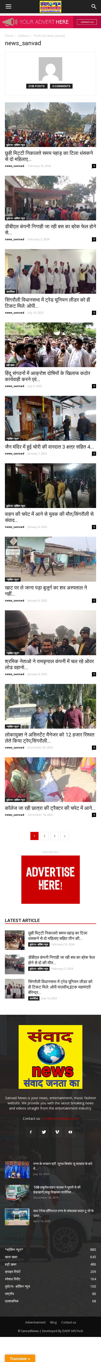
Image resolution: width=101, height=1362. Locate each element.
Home (9, 36)
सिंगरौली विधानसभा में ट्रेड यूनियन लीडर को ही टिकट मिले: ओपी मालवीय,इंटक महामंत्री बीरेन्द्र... (60, 987)
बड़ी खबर (10, 365)
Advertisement (35, 1322)
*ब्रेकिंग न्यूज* (12, 438)
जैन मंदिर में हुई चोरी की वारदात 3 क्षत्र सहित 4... (49, 447)
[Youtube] (70, 1132)
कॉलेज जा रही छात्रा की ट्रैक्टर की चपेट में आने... (50, 808)
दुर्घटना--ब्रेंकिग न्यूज (15, 145)
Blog (53, 1322)
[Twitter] (44, 1132)
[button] (94, 6)
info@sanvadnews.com (60, 1118)
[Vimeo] (57, 1132)
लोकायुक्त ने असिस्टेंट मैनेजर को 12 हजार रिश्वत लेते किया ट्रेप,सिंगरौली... (49, 738)
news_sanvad (14, 166)
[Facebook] (31, 1132)
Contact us (68, 1322)
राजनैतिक (10, 291)
